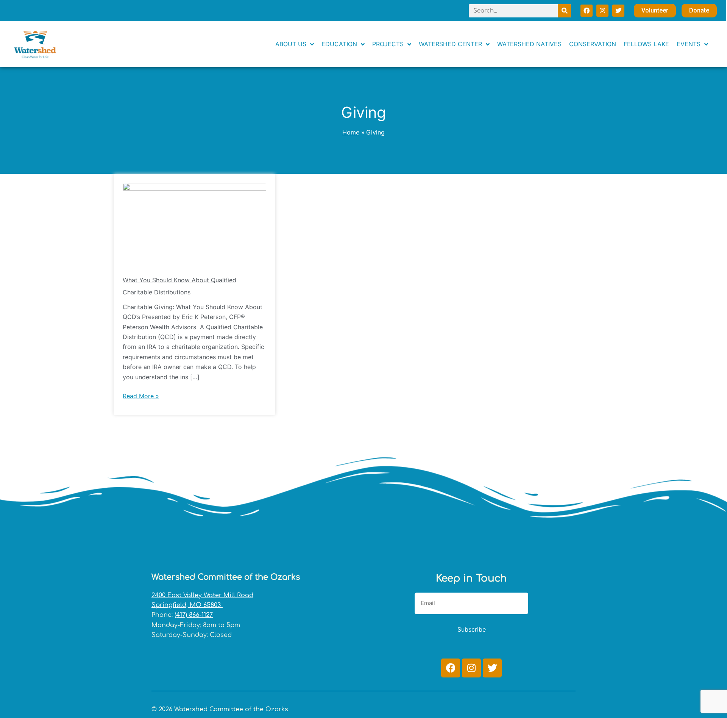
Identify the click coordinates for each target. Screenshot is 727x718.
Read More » (141, 395)
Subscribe (471, 629)
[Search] (564, 10)
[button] (692, 44)
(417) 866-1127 (194, 615)
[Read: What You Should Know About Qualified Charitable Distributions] (194, 223)
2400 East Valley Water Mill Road (202, 595)
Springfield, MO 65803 (187, 605)
